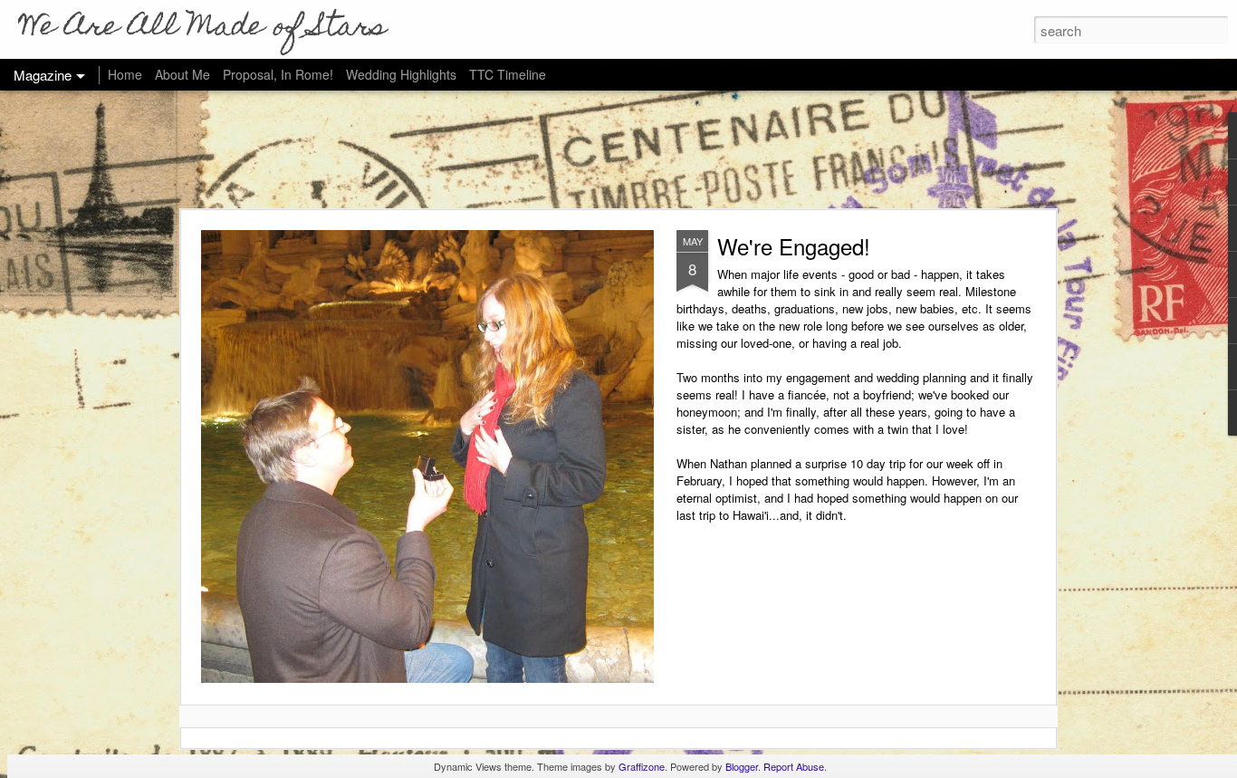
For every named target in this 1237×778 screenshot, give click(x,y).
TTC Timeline (507, 74)
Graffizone (641, 766)
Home (125, 74)
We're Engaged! (793, 246)
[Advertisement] (618, 149)
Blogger (741, 766)
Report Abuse (793, 766)
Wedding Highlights (403, 74)
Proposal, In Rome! (278, 74)
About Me (182, 74)
